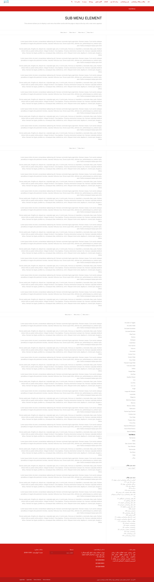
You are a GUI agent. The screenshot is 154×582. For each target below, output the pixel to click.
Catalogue (132, 340)
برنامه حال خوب (131, 482)
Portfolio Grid (132, 414)
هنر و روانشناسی (130, 533)
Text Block (132, 452)
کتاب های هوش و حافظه (129, 507)
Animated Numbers (130, 331)
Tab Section (132, 438)
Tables (133, 441)
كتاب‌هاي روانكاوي (130, 500)
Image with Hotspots (130, 391)
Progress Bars (131, 420)
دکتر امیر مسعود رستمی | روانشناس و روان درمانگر (119, 579)
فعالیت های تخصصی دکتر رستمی (126, 492)
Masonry (133, 403)
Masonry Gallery (131, 405)
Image (133, 388)
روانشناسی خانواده (130, 525)
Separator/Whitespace (129, 426)
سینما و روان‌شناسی (130, 535)
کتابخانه (133, 509)
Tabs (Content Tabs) (130, 443)
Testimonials (132, 449)
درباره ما (133, 488)
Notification (132, 408)
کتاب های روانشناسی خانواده (127, 502)
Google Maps (132, 371)
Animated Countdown (129, 328)
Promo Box (132, 423)
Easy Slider (132, 360)
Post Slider (132, 417)
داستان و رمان (131, 511)
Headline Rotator (131, 377)
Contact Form (131, 354)
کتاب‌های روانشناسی (130, 513)
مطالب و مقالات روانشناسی (128, 521)
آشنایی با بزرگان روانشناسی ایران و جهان (124, 480)
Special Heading (131, 431)
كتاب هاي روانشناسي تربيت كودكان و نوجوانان (123, 494)
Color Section (131, 345)
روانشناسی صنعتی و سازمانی (127, 529)
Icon (134, 380)
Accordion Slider (131, 325)
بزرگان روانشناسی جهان (129, 484)
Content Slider (131, 357)
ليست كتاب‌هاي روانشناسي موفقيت (126, 517)
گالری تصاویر (132, 515)
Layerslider (132, 394)
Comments (132, 351)
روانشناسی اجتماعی (130, 523)
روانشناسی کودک (130, 531)
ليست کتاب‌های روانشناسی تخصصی (126, 519)
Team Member (131, 446)
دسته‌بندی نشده (131, 490)
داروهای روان (131, 486)
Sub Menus (132, 9)
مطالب (133, 458)
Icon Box (133, 383)
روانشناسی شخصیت (130, 527)
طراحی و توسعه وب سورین (102, 579)
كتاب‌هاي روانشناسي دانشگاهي (127, 498)
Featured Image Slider (129, 363)
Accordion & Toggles (130, 322)
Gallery (133, 368)
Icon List (133, 386)
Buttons (133, 337)
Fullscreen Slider (131, 365)
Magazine (132, 397)
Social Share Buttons (129, 428)
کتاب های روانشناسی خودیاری (127, 505)
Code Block (132, 343)
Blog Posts (132, 334)
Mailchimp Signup (130, 400)
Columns (133, 348)
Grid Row (133, 374)
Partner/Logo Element (129, 411)
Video (133, 455)
